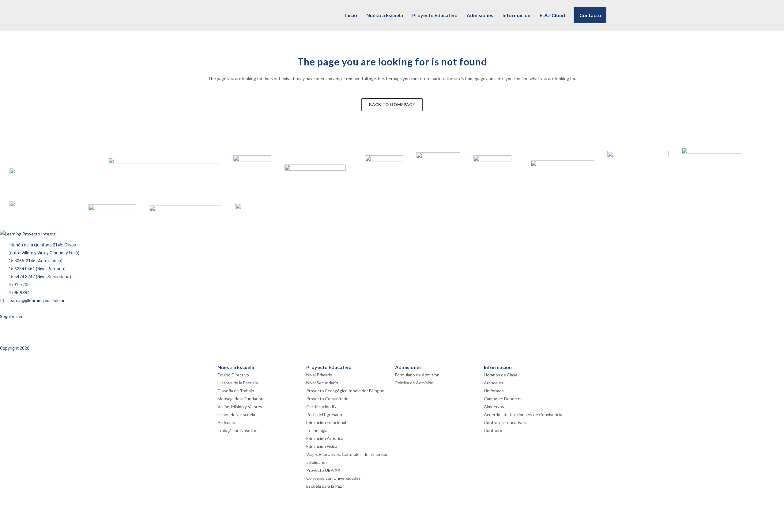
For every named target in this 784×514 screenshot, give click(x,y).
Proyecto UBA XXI (324, 470)
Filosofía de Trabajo (235, 390)
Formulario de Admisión (417, 374)
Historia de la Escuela (237, 382)
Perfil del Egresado (324, 414)
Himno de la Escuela (236, 414)
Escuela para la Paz (324, 486)
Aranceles (493, 382)
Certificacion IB (321, 406)
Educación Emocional (326, 422)
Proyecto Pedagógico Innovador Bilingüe (345, 390)
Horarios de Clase (501, 374)
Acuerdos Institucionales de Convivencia (523, 414)
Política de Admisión (414, 382)
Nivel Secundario (322, 382)
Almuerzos (494, 406)
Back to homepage (392, 104)
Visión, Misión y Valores (239, 406)
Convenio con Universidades (333, 478)
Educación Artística (324, 438)
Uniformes (494, 390)
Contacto (493, 430)
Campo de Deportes (503, 398)
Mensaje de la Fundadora (241, 398)
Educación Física (321, 446)
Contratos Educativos (505, 422)
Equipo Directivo (233, 374)
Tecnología (316, 430)
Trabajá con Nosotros (237, 430)
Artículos (226, 422)
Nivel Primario (319, 374)
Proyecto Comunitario (327, 398)
